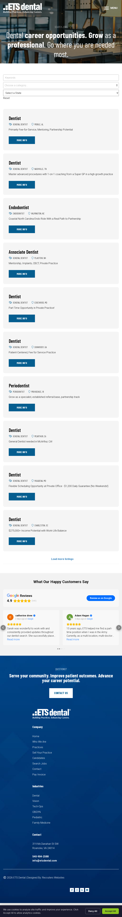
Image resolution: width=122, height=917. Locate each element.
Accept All (110, 911)
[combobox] (61, 85)
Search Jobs (39, 763)
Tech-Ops (37, 806)
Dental (35, 795)
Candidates (38, 758)
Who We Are (39, 741)
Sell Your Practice (42, 752)
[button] (3, 627)
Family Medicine (41, 822)
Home (35, 736)
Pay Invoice (39, 774)
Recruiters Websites (53, 877)
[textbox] (61, 85)
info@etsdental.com (44, 860)
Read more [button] (13, 639)
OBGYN (36, 811)
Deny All (92, 911)
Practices (37, 747)
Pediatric (37, 817)
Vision (35, 801)
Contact (36, 768)
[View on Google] (10, 617)
